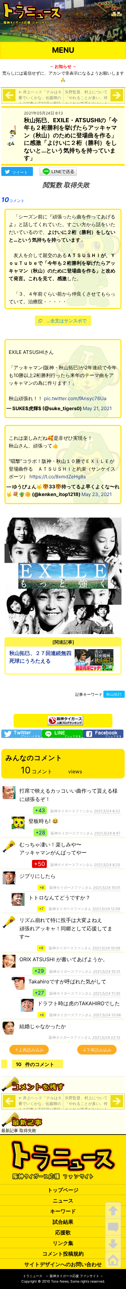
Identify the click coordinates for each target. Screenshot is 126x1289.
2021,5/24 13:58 (107, 1015)
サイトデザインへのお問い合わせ (63, 1264)
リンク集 (63, 1243)
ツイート (20, 172)
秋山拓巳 (114, 694)
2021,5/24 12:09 (106, 909)
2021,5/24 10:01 (106, 887)
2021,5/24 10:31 (106, 971)
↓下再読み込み (96, 1050)
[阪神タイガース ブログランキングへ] (65, 718)
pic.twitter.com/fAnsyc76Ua (75, 398)
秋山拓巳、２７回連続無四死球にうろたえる (40, 657)
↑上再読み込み (29, 1050)
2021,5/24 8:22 (107, 811)
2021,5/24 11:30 (106, 993)
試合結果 (63, 1222)
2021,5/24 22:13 (106, 1037)
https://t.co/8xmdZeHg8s (57, 477)
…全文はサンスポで (67, 320)
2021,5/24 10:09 (106, 948)
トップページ (63, 1190)
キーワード (63, 1211)
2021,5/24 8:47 (107, 833)
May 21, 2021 (97, 408)
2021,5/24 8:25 (107, 864)
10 (13, 200)
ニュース (63, 1200)
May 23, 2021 (96, 494)
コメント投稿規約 (63, 1253)
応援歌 (63, 1232)
